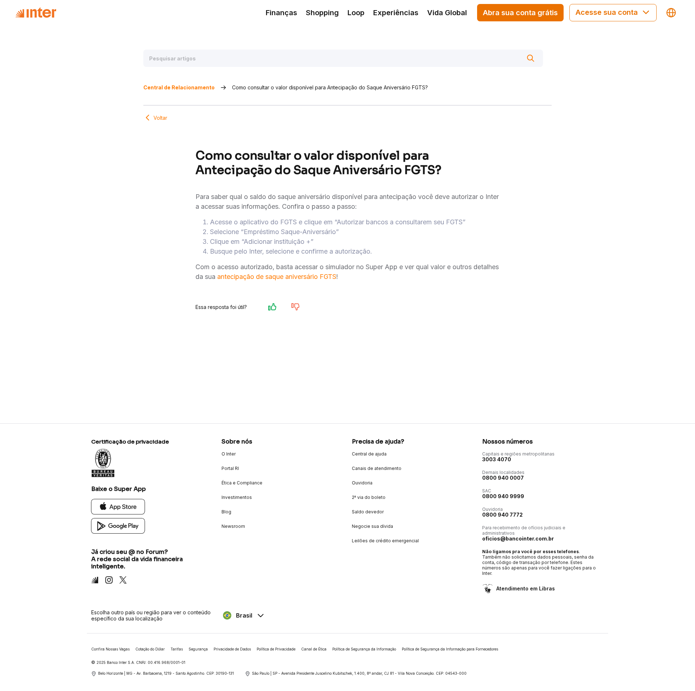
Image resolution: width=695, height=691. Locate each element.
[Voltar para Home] (36, 12)
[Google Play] (118, 525)
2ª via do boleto (369, 497)
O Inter (229, 454)
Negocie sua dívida (372, 526)
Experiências (395, 12)
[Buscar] (530, 58)
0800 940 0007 (503, 478)
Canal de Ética (314, 649)
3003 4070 (496, 459)
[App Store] (118, 506)
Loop (356, 12)
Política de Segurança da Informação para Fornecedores (450, 649)
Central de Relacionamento (179, 87)
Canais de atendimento (376, 468)
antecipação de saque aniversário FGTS (276, 276)
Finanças (281, 12)
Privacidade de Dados (232, 649)
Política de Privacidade (276, 649)
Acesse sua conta (607, 12)
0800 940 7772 (502, 515)
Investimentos (237, 497)
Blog (226, 511)
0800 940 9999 (503, 496)
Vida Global (447, 12)
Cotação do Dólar (150, 649)
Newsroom (233, 526)
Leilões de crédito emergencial (385, 540)
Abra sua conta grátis (520, 12)
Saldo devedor (368, 511)
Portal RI (230, 468)
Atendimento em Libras (525, 588)
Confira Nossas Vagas (110, 649)
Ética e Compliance (242, 483)
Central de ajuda (369, 454)
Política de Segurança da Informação (364, 649)
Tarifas (176, 649)
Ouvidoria (362, 483)
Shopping (322, 12)
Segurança (198, 649)
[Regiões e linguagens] (671, 12)
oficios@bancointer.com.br (518, 538)
